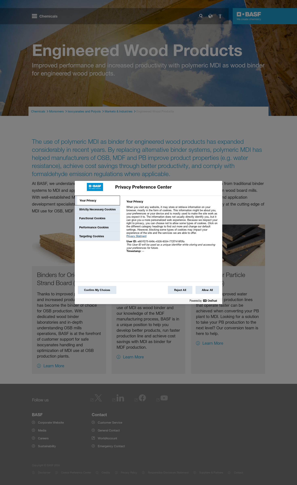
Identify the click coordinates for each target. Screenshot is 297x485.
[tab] (97, 200)
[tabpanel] (172, 228)
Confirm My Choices (97, 290)
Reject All (180, 290)
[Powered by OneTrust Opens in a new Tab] (205, 301)
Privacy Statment (136, 236)
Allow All (207, 290)
